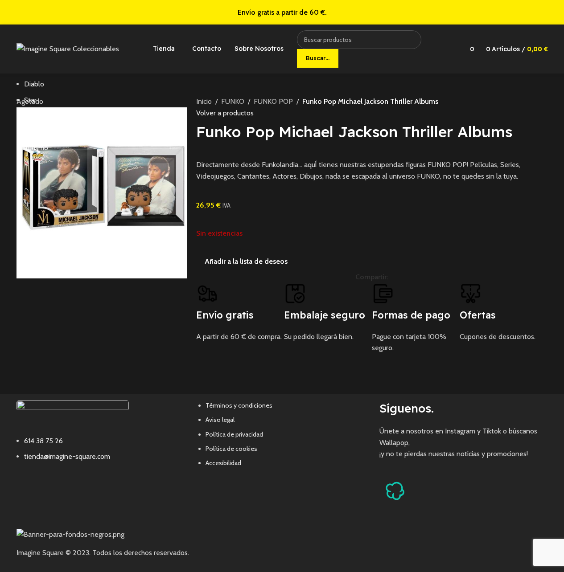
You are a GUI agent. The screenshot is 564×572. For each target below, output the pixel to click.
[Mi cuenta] (447, 49)
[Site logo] (67, 48)
